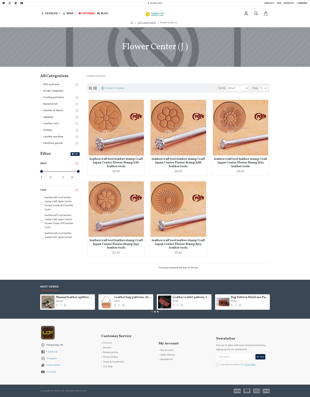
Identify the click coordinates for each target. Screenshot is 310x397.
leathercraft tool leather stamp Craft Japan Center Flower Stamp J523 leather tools (178, 244)
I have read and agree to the (238, 364)
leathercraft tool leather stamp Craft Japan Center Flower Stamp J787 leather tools (116, 162)
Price (43, 163)
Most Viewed (49, 287)
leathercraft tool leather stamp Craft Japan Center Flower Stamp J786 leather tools (178, 162)
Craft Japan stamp (146, 22)
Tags (43, 190)
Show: (256, 88)
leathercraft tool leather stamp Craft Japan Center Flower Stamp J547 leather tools (116, 244)
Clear (76, 154)
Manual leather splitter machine (75, 297)
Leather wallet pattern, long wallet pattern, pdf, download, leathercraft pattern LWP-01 (191, 297)
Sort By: (222, 88)
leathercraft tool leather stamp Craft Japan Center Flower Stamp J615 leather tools (240, 162)
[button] (152, 311)
